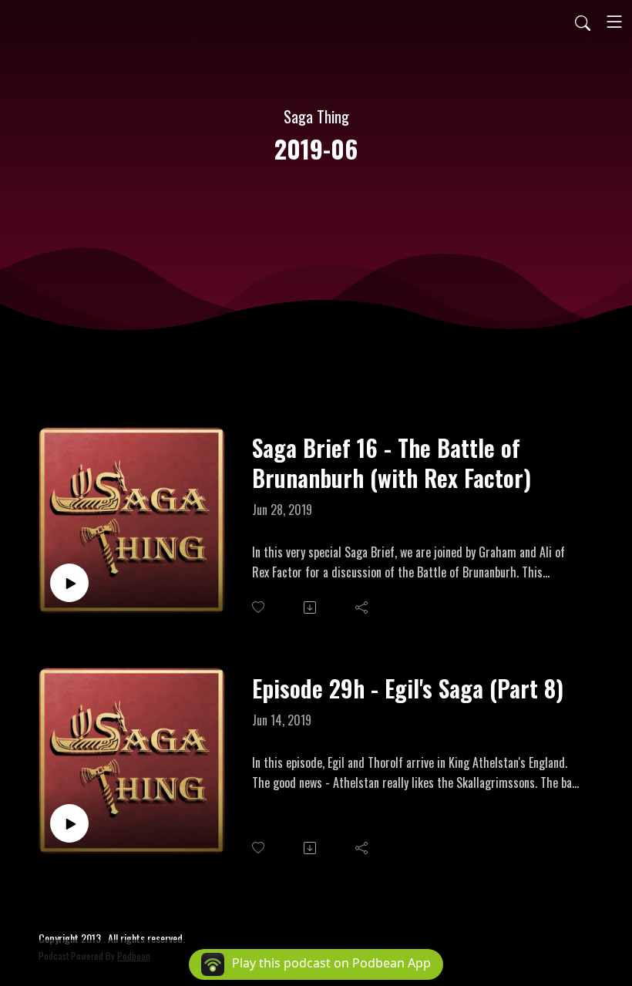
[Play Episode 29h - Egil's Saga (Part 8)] (69, 823)
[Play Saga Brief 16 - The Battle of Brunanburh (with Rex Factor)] (69, 583)
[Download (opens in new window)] (311, 607)
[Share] (362, 607)
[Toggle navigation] (614, 21)
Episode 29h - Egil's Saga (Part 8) (407, 688)
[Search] (583, 21)
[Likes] (259, 607)
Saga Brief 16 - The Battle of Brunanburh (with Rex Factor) (391, 462)
